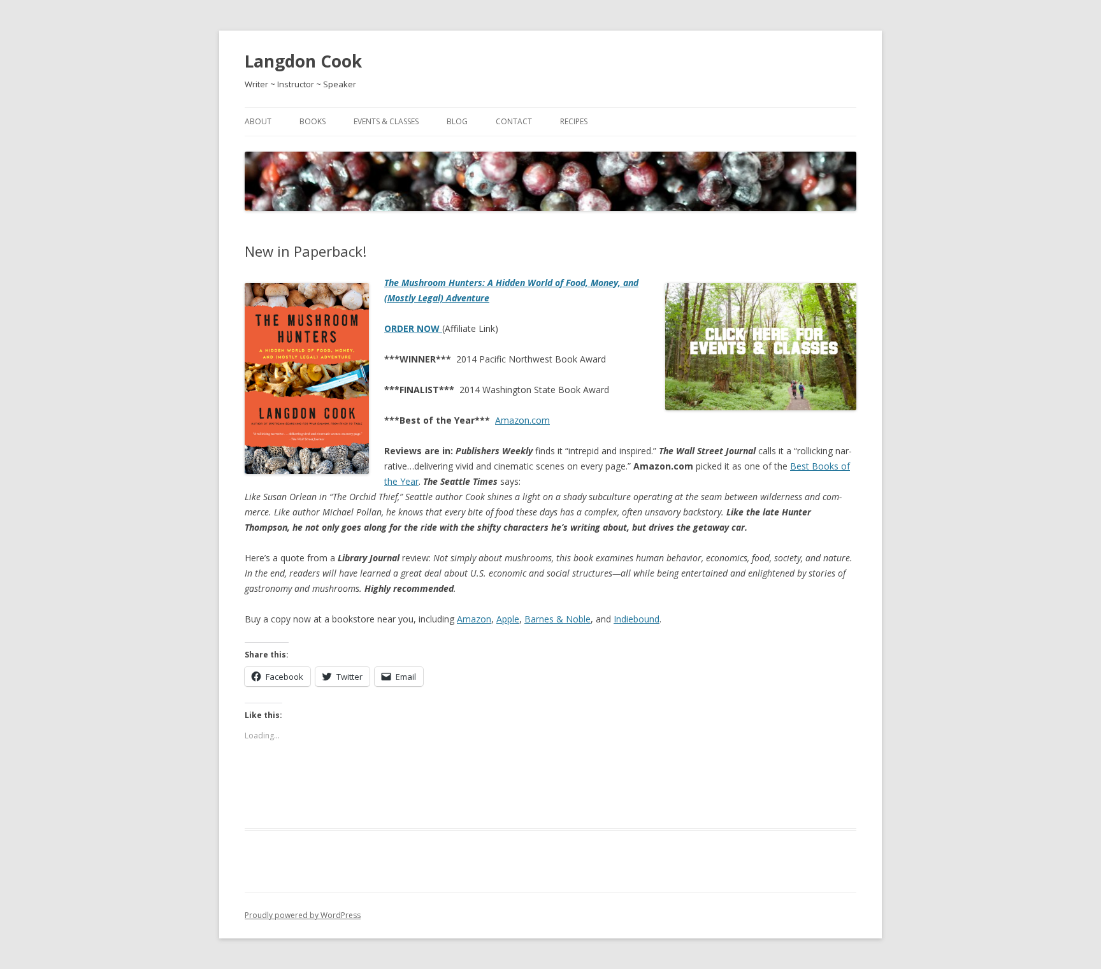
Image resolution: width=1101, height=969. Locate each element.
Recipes (573, 121)
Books (312, 121)
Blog (457, 121)
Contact (514, 121)
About (258, 121)
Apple (507, 619)
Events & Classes (386, 121)
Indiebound (636, 619)
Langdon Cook (303, 61)
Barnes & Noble (557, 619)
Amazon (474, 619)
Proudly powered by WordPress (303, 915)
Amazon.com (522, 420)
